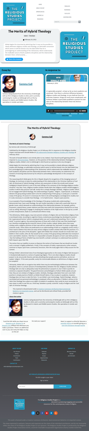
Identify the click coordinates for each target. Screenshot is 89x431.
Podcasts (67, 6)
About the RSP (40, 8)
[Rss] (56, 413)
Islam (25, 36)
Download (74, 113)
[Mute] (80, 111)
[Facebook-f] (42, 413)
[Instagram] (38, 413)
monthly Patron (66, 323)
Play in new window (63, 113)
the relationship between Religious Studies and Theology (55, 152)
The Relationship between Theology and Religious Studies (64, 87)
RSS (70, 116)
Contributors (67, 17)
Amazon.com (6, 325)
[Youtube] (47, 413)
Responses (67, 10)
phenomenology (23, 160)
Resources (40, 19)
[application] (66, 111)
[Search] (79, 22)
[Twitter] (33, 413)
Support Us (40, 15)
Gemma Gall (25, 84)
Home (40, 4)
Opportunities (40, 12)
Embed (81, 113)
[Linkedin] (51, 413)
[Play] (48, 111)
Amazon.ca (19, 323)
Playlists (67, 13)
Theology (32, 36)
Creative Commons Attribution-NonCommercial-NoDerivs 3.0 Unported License (41, 290)
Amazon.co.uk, (11, 323)
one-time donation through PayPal (73, 325)
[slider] (84, 110)
